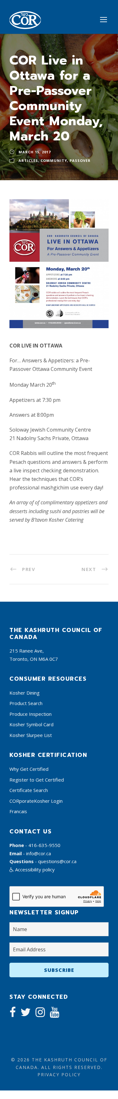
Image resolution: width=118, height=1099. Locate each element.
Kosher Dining (24, 693)
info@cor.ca (38, 853)
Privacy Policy (59, 1074)
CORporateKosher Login (36, 801)
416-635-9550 (44, 845)
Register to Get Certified (36, 780)
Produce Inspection (30, 714)
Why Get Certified (28, 769)
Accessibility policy (34, 869)
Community (54, 160)
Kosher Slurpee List (30, 735)
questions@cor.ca (57, 861)
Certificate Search (28, 790)
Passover (80, 160)
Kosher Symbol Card (31, 724)
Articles (28, 160)
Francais (18, 811)
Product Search (25, 703)
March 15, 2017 (35, 152)
